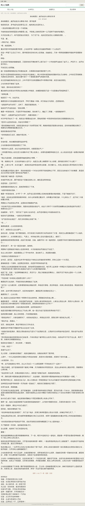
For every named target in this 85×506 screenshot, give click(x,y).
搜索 (82, 5)
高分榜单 (73, 9)
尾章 (46, 473)
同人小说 (10, 9)
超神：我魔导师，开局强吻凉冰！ (13, 492)
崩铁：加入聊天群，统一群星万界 (13, 484)
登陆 (5, 1)
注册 (2, 1)
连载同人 (52, 9)
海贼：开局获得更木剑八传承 (11, 479)
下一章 (42, 473)
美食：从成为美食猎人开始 (11, 499)
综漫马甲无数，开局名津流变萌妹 (13, 489)
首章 (34, 473)
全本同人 (31, 9)
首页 (2, 13)
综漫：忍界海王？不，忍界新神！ (13, 502)
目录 (50, 473)
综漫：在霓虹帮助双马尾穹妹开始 (13, 482)
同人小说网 (5, 5)
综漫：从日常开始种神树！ (11, 497)
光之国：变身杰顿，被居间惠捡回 (13, 487)
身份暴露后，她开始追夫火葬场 (18, 13)
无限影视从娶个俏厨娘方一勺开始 (13, 494)
